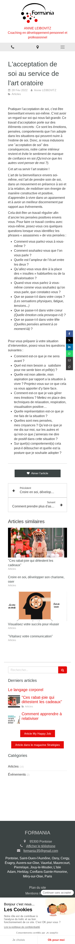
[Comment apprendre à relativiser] (14, 718)
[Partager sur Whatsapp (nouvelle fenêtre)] (69, 353)
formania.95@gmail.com (40, 850)
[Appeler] (12, 47)
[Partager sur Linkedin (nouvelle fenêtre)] (69, 347)
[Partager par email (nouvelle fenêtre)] (69, 360)
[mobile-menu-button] (62, 47)
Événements (17, 774)
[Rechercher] (62, 669)
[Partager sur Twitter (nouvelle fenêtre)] (69, 340)
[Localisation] (37, 47)
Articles (13, 766)
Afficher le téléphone (40, 846)
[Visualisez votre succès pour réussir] (37, 606)
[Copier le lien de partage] (69, 367)
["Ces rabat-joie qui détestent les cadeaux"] (37, 543)
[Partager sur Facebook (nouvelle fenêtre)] (69, 333)
